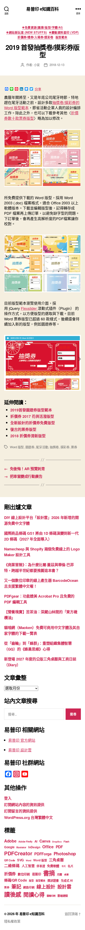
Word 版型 (17, 447)
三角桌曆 (56, 860)
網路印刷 (28, 887)
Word (28, 860)
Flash (66, 841)
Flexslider (29, 308)
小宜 (37, 64)
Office (47, 847)
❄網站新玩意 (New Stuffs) (26, 32)
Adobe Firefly (25, 841)
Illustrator (21, 847)
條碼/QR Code (15, 880)
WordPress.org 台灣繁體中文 (28, 817)
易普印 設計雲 (20, 750)
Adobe (10, 841)
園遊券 (29, 447)
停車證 (41, 866)
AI (35, 841)
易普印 (36, 874)
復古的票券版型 (23, 429)
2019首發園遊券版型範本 (31, 410)
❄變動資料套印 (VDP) (64, 32)
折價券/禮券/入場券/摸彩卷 (35, 37)
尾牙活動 (42, 447)
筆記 (16, 886)
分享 (38, 89)
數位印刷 (24, 874)
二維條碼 (12, 865)
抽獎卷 (54, 447)
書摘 (49, 873)
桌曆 (66, 874)
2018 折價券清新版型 (28, 436)
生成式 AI (67, 880)
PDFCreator (18, 853)
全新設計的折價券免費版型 (32, 422)
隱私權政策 (12, 921)
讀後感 (12, 894)
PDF (59, 847)
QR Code (9, 860)
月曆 (59, 874)
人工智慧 (28, 865)
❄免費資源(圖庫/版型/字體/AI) (42, 27)
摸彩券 (65, 447)
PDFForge (43, 854)
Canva (44, 841)
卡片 (63, 866)
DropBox (56, 841)
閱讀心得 (34, 894)
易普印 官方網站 (21, 740)
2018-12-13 (57, 64)
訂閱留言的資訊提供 (20, 811)
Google (9, 847)
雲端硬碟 (62, 896)
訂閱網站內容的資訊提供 (24, 804)
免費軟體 (53, 866)
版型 (31, 880)
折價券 (10, 874)
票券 (74, 447)
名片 (70, 866)
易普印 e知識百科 (42, 9)
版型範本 (61, 37)
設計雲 (64, 886)
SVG (20, 860)
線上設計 (46, 886)
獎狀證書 (53, 880)
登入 (7, 798)
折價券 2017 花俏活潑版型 (32, 416)
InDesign (34, 847)
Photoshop (65, 853)
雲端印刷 (51, 896)
